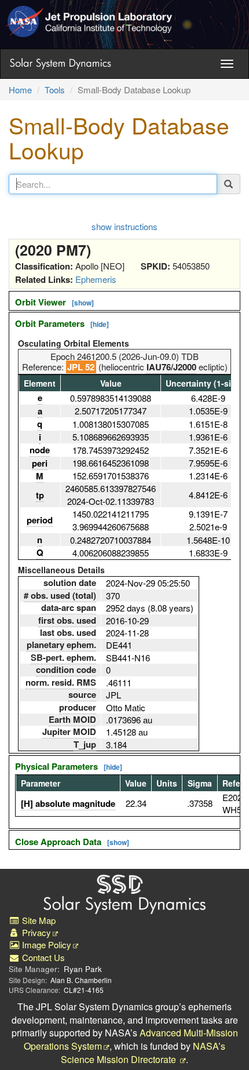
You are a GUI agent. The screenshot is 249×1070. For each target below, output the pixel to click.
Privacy (35, 932)
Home (20, 89)
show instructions (124, 226)
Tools (55, 89)
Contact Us (42, 957)
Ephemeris (95, 279)
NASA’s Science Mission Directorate (143, 1052)
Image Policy (45, 944)
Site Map (38, 920)
